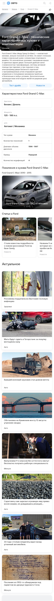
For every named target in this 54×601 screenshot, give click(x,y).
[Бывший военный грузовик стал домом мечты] (27, 371)
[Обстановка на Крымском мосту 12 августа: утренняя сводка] (27, 412)
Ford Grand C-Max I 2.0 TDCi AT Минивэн (27, 204)
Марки (14, 9)
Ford (22, 9)
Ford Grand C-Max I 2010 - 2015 (16, 173)
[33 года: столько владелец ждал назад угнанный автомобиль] (27, 533)
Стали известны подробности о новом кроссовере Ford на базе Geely (18, 246)
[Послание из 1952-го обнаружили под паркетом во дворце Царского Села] (27, 574)
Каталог (5, 9)
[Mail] (8, 3)
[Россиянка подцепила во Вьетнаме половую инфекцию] (27, 290)
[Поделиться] (50, 10)
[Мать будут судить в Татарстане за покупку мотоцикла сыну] (27, 331)
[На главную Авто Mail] (13, 3)
